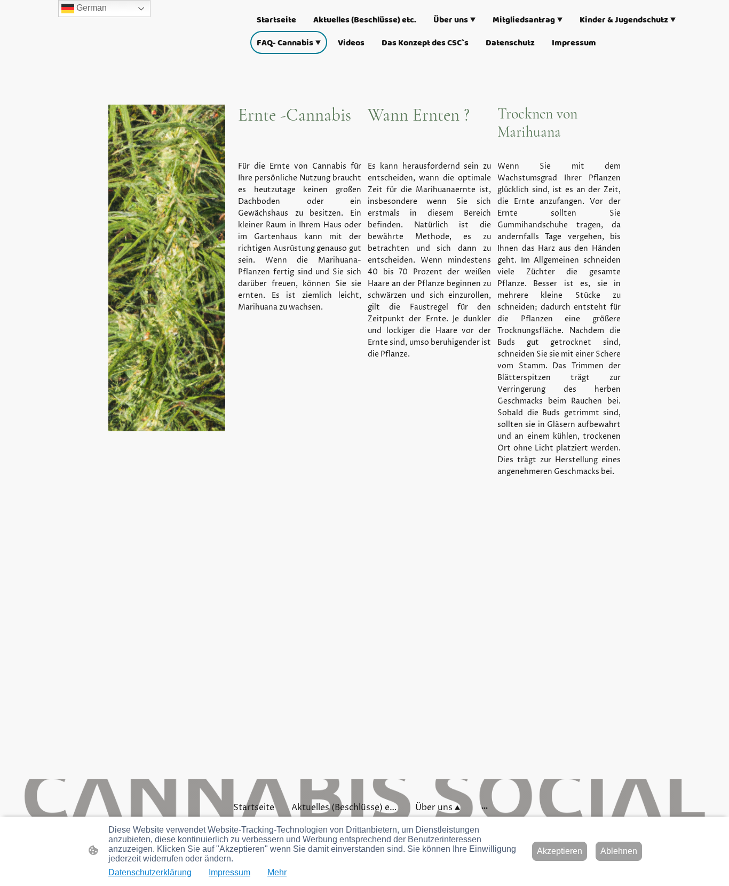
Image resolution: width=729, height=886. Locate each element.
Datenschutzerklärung (150, 872)
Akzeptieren (559, 851)
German (90, 7)
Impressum (229, 872)
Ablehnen (618, 851)
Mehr (277, 872)
